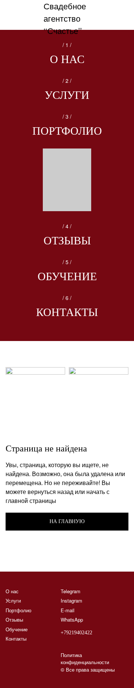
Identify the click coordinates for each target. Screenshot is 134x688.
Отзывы (67, 240)
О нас (67, 59)
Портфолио (67, 131)
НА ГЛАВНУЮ (67, 521)
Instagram (71, 600)
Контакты (67, 312)
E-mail (67, 610)
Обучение (67, 276)
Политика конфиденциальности (85, 658)
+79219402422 (76, 632)
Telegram (70, 591)
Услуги (67, 95)
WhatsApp (72, 619)
